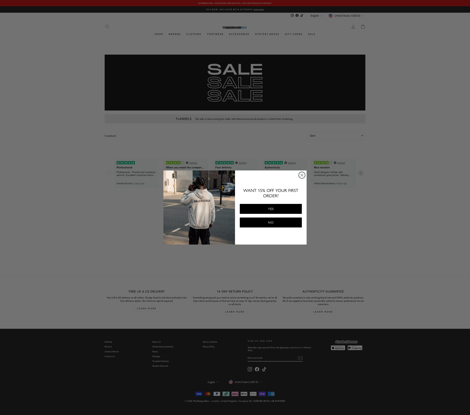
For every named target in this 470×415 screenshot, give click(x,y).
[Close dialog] (302, 175)
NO (271, 222)
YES (271, 209)
